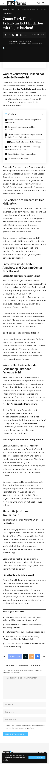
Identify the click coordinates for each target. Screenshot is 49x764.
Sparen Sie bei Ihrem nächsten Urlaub (25, 142)
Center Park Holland (23, 89)
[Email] (17, 35)
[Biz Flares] (16, 2)
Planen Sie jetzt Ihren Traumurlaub (22, 154)
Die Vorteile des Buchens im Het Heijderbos (19, 128)
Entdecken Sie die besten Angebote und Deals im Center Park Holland (23, 135)
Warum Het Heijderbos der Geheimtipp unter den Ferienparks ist (22, 147)
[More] (25, 35)
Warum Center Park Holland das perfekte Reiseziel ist (23, 120)
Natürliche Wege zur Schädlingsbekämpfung (25, 632)
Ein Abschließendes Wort (18, 158)
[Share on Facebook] (9, 35)
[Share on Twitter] (13, 35)
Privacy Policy (11, 757)
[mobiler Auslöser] (5, 2)
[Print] (21, 35)
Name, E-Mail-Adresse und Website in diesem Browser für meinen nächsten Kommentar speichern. (25, 727)
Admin (15, 41)
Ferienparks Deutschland (24, 404)
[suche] (38, 3)
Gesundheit (7, 13)
